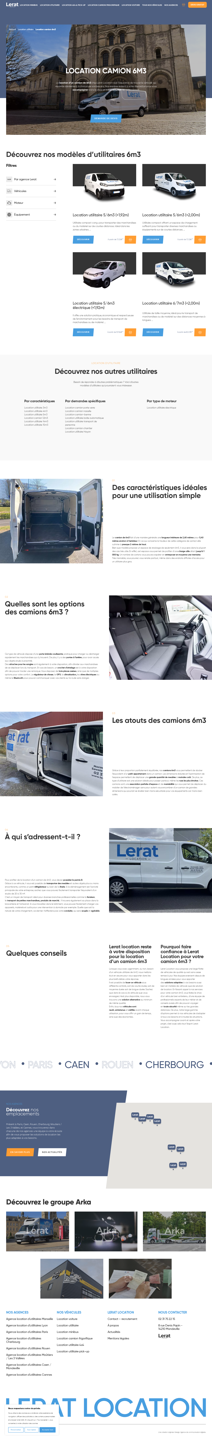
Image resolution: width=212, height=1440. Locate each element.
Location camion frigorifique (103, 5)
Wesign (177, 1432)
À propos (113, 1325)
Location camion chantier (78, 428)
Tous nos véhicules (152, 5)
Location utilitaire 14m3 (36, 421)
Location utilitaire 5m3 (35, 414)
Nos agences (171, 5)
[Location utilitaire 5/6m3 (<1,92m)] (104, 186)
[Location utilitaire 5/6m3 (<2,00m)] (174, 186)
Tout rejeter (31, 1430)
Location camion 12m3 (36, 418)
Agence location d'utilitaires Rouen (28, 1348)
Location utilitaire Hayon (78, 432)
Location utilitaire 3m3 (35, 408)
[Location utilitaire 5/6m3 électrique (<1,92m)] (104, 274)
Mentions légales (118, 1338)
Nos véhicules (69, 1312)
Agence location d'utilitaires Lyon (27, 1325)
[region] (32, 1419)
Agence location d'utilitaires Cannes (29, 1374)
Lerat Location (12, 4)
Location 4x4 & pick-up (73, 5)
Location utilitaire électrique (161, 408)
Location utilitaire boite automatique (84, 418)
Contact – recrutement (122, 1319)
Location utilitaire (50, 5)
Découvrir (83, 240)
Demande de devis (106, 118)
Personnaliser (16, 1430)
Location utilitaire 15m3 (36, 425)
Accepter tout (47, 1430)
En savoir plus (20, 1152)
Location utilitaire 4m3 (35, 411)
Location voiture (131, 5)
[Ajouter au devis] (130, 240)
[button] (173, 1167)
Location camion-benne (78, 414)
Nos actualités (52, 1152)
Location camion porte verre (80, 408)
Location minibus (29, 5)
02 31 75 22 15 (166, 1319)
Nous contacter (172, 1312)
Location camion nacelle (78, 411)
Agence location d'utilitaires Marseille (29, 1319)
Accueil (12, 29)
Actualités (114, 1332)
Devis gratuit (197, 5)
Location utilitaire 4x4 (70, 1345)
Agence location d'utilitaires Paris (27, 1332)
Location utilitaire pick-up (73, 1351)
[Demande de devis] (183, 5)
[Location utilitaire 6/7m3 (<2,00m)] (174, 274)
